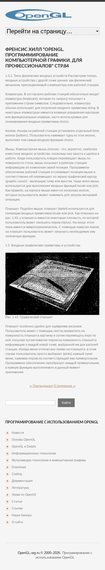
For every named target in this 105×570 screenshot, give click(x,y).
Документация (22, 481)
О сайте (17, 522)
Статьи (17, 501)
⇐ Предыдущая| (41, 386)
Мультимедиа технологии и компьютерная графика (49, 460)
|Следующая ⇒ (64, 386)
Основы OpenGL (23, 439)
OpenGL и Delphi (24, 446)
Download (19, 467)
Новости (18, 433)
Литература (20, 488)
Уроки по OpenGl (24, 494)
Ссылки (17, 508)
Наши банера (22, 515)
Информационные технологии (34, 453)
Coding (17, 474)
